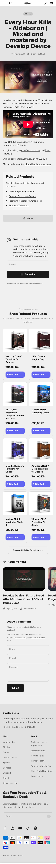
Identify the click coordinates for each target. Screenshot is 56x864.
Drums (6, 752)
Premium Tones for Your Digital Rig (25, 200)
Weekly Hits (8, 742)
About (6, 778)
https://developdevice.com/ (38, 164)
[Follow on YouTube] (20, 828)
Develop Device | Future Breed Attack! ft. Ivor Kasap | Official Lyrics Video (23, 599)
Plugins (6, 747)
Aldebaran (28, 14)
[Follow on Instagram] (13, 828)
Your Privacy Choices (41, 765)
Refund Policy (37, 755)
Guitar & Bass (10, 757)
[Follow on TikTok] (28, 828)
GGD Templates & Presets (21, 191)
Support (7, 772)
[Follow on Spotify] (35, 828)
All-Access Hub (10, 783)
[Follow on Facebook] (5, 828)
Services (7, 767)
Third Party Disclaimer (42, 771)
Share (30, 218)
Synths (6, 762)
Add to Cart (12, 374)
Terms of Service (38, 637)
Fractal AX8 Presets (19, 205)
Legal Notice (37, 776)
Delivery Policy (38, 750)
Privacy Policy (21, 637)
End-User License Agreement (39, 744)
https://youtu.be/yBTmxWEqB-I (31, 158)
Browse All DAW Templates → (28, 550)
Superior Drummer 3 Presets (22, 196)
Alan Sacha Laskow (30, 150)
